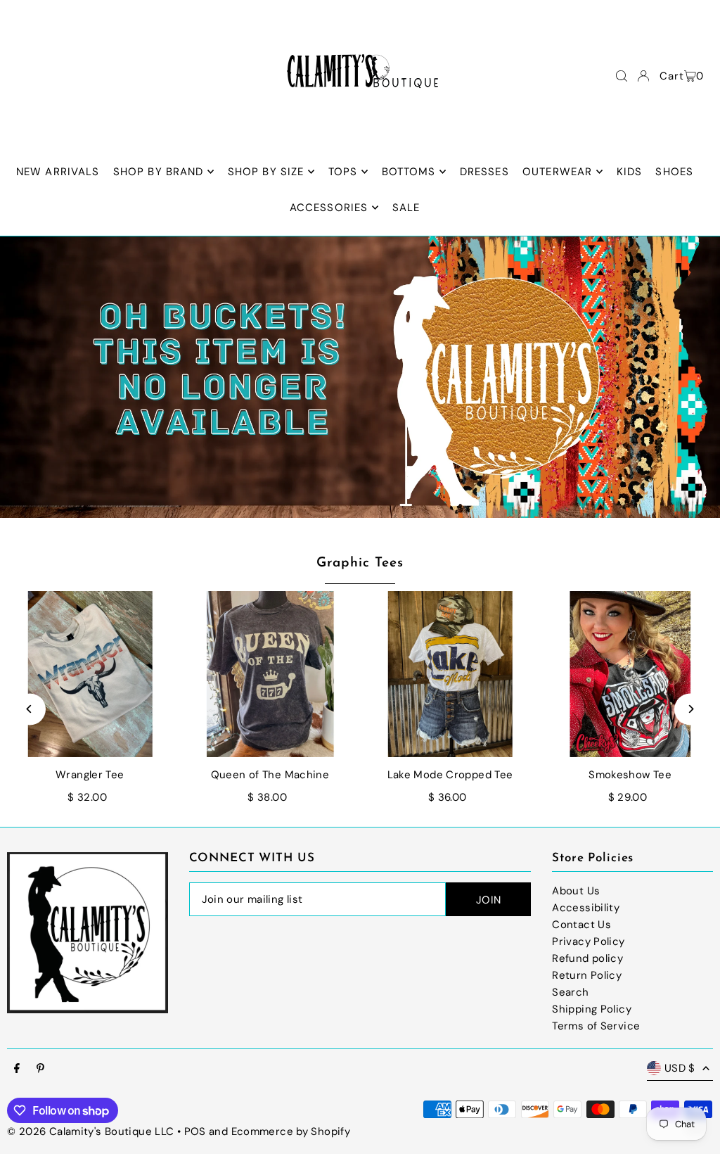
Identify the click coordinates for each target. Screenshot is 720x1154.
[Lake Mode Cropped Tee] (450, 674)
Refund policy (587, 958)
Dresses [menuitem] (484, 172)
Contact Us (581, 925)
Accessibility (585, 908)
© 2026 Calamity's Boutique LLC (90, 1131)
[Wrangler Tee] (90, 674)
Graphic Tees (359, 563)
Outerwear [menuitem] (557, 172)
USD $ (679, 1068)
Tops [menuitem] (343, 172)
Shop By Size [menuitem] (266, 172)
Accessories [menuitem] (329, 208)
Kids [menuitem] (630, 172)
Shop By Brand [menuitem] (158, 172)
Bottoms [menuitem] (409, 172)
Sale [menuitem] (406, 208)
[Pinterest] (40, 1069)
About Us (576, 891)
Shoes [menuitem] (674, 172)
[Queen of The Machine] (270, 674)
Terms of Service (596, 1026)
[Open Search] (621, 76)
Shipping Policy (591, 1009)
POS (195, 1131)
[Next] (690, 709)
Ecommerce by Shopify (291, 1131)
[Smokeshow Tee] (630, 674)
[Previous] (30, 709)
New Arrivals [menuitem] (58, 172)
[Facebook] (17, 1069)
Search (570, 992)
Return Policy (587, 975)
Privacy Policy (588, 941)
